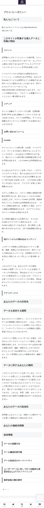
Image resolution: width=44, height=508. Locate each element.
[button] (40, 359)
